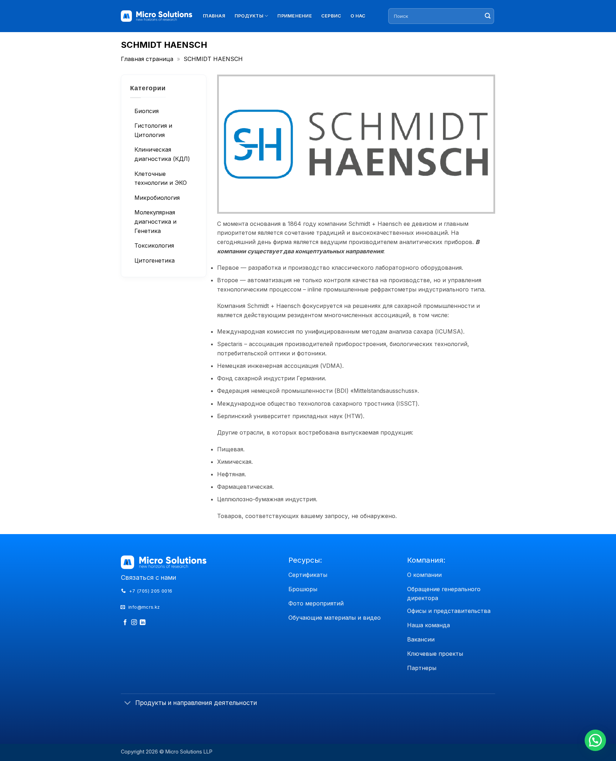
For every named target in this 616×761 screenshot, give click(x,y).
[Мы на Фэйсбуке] (125, 622)
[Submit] (488, 16)
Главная (214, 16)
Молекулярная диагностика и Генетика (155, 221)
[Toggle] (128, 703)
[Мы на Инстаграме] (134, 622)
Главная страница (147, 58)
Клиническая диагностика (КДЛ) (162, 154)
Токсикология (154, 245)
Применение (294, 16)
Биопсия (146, 110)
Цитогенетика (154, 260)
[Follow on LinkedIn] (142, 622)
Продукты (249, 16)
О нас (357, 16)
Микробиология (157, 197)
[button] (595, 740)
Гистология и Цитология (153, 130)
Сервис (331, 16)
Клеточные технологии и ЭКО (160, 178)
